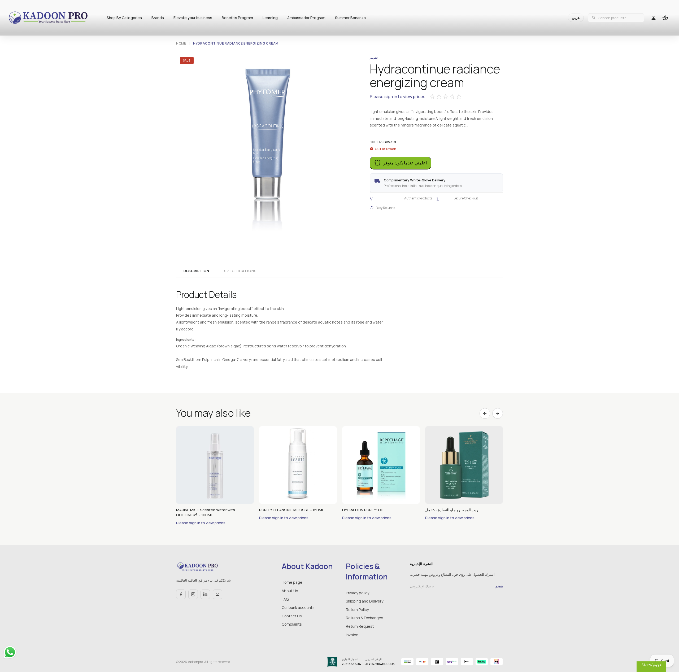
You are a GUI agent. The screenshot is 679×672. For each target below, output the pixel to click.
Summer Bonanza (350, 17)
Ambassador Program (306, 17)
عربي (576, 17)
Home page (292, 582)
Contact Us (292, 615)
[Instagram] (193, 594)
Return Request (360, 626)
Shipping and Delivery (364, 601)
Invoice (352, 634)
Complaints (292, 624)
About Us (290, 590)
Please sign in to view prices (397, 96)
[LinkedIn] (205, 594)
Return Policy (357, 609)
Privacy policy (357, 592)
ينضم (499, 586)
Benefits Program (237, 17)
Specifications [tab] (240, 270)
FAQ (285, 599)
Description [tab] (196, 270)
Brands (157, 17)
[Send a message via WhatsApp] (10, 652)
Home (181, 43)
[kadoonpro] (48, 18)
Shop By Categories (124, 17)
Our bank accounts (298, 607)
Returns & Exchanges (364, 617)
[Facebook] (181, 594)
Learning (270, 17)
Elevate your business (192, 17)
